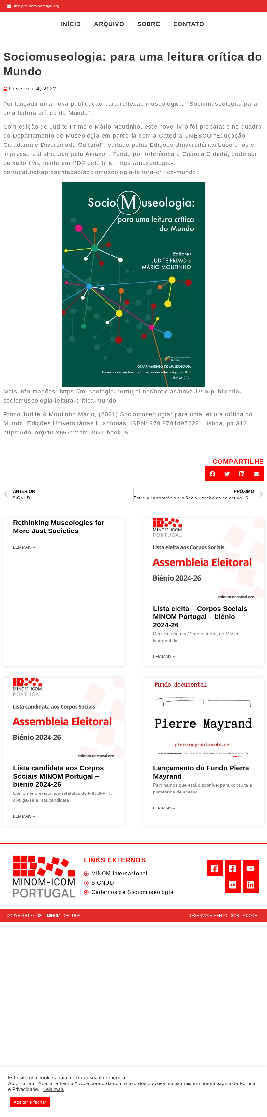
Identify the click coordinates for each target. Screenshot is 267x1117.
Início (71, 24)
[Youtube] (251, 868)
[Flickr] (233, 884)
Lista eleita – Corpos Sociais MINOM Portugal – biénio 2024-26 (200, 616)
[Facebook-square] (215, 868)
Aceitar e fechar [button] (30, 1102)
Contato (188, 24)
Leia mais (53, 1089)
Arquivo (109, 24)
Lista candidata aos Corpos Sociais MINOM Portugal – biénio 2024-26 (58, 776)
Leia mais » (24, 547)
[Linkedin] (251, 884)
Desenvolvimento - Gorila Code (223, 915)
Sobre (148, 24)
